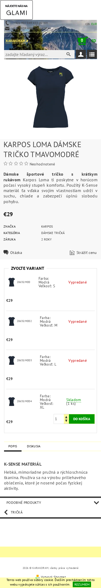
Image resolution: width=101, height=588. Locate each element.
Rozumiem (81, 584)
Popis (12, 446)
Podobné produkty (23, 502)
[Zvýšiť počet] (66, 416)
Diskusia (34, 446)
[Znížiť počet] (66, 421)
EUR (94, 24)
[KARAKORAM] (16, 41)
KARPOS (47, 226)
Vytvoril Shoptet (53, 577)
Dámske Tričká (53, 233)
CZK (87, 24)
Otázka (16, 252)
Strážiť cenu (86, 252)
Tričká (17, 512)
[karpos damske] (11, 281)
